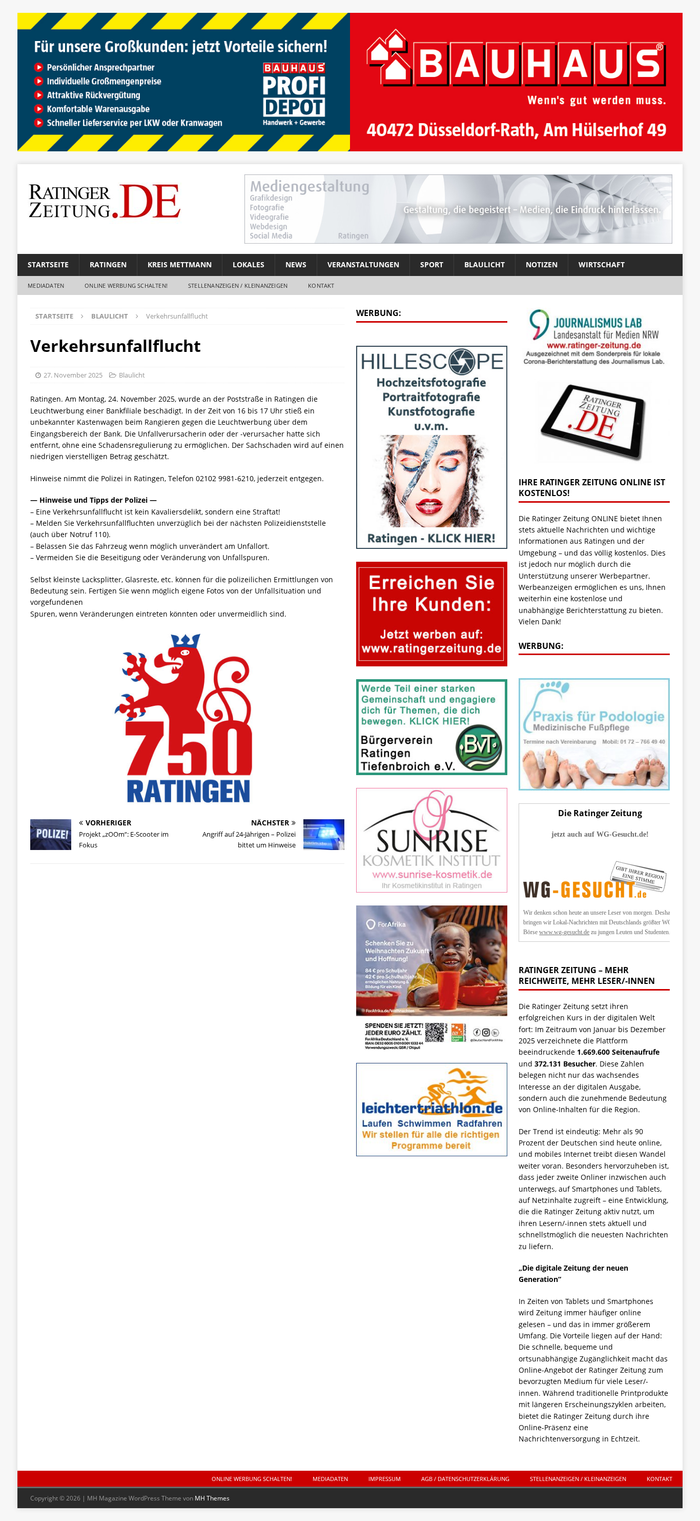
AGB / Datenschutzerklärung (465, 1479)
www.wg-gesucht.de (564, 932)
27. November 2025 (73, 375)
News (295, 264)
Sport (431, 264)
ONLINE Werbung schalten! (126, 285)
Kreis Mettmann (180, 264)
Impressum (384, 1479)
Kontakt (321, 285)
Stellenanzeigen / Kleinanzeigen (237, 285)
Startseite (48, 264)
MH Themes (212, 1498)
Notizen (542, 264)
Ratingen (108, 264)
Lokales (248, 264)
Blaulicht (484, 264)
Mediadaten (46, 285)
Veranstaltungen (363, 264)
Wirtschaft (602, 264)
